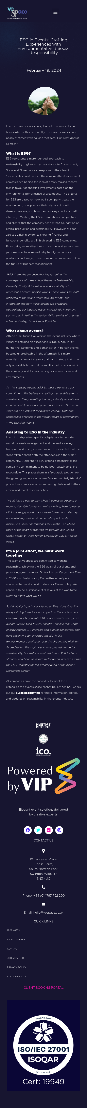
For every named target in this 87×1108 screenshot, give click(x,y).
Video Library (16, 939)
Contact (12, 949)
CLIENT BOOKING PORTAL (44, 987)
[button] (55, 11)
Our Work (13, 930)
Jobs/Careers (16, 958)
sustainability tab (27, 693)
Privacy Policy (16, 967)
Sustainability (16, 977)
